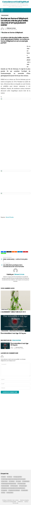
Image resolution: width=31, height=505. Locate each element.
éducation (10, 492)
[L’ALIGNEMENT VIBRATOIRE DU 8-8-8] (15, 300)
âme (4, 492)
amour (10, 477)
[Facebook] (3, 251)
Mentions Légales (24, 500)
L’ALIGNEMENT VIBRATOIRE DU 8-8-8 (13, 312)
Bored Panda (10, 217)
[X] (9, 251)
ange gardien (18, 477)
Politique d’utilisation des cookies (10, 500)
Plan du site (15, 503)
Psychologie (23, 486)
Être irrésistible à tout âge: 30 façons (13, 333)
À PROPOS (20, 501)
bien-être (5, 481)
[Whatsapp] (3, 253)
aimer (4, 477)
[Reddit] (14, 251)
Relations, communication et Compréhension (14, 488)
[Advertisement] (15, 154)
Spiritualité (5, 309)
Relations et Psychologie (17, 331)
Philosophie (5, 331)
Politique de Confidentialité (9, 501)
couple (19, 481)
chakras (12, 481)
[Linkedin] (20, 251)
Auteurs (26, 501)
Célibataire (26, 481)
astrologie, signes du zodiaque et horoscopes (14, 479)
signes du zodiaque (15, 490)
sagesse (5, 490)
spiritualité (25, 490)
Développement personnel (9, 483)
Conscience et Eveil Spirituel (15, 1)
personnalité (6, 486)
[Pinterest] (25, 251)
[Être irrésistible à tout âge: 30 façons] (15, 323)
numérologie (22, 483)
